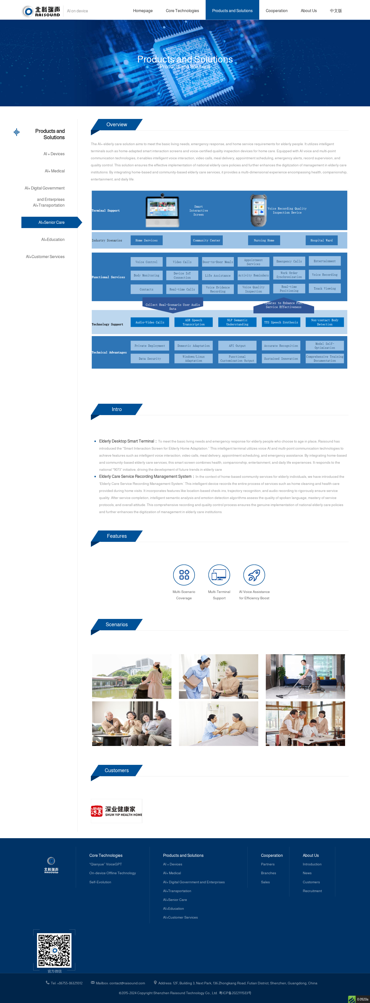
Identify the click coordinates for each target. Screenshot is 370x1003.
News (307, 873)
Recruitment (312, 891)
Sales (265, 882)
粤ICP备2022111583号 (235, 993)
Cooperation (277, 11)
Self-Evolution (100, 882)
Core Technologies (182, 11)
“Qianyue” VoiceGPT (105, 864)
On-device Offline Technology (112, 873)
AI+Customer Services (45, 257)
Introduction (312, 864)
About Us (309, 11)
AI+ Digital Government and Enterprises (45, 190)
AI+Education (53, 239)
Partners (268, 864)
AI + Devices (54, 154)
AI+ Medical (55, 171)
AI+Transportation (49, 205)
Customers (311, 882)
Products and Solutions (232, 11)
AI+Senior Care (52, 222)
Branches (268, 873)
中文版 (336, 11)
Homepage (143, 11)
